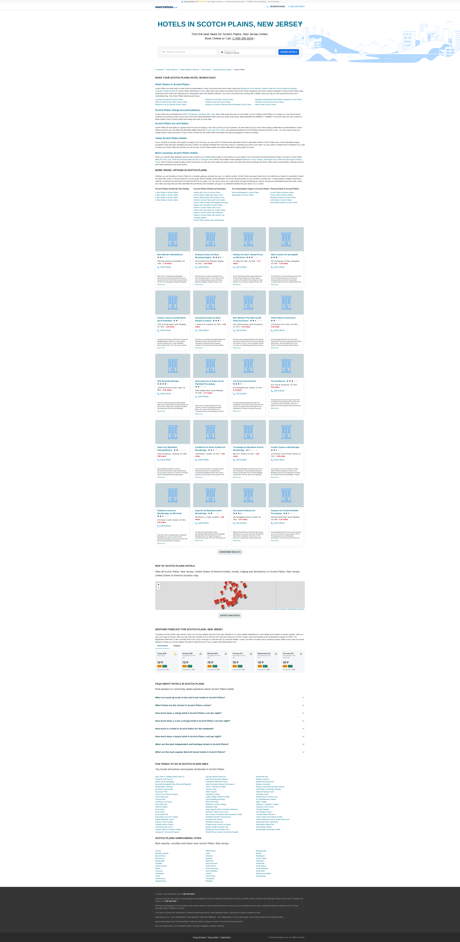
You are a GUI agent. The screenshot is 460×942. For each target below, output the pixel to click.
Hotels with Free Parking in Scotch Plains (209, 210)
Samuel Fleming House (265, 792)
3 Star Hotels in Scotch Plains (166, 197)
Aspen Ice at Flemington (164, 782)
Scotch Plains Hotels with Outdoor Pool (209, 197)
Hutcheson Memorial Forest (216, 782)
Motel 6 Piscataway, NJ (191, 114)
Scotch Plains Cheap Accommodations (177, 110)
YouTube (196, 926)
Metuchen (210, 861)
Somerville (260, 863)
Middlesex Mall (211, 807)
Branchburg (159, 858)
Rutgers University (263, 784)
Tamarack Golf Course (265, 807)
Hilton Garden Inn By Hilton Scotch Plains (171, 102)
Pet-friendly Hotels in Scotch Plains (283, 202)
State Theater (261, 802)
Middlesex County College (252, 159)
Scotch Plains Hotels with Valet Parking (209, 220)
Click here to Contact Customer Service (244, 912)
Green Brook (160, 878)
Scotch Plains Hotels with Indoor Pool (208, 195)
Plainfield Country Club (214, 822)
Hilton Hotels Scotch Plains (265, 104)
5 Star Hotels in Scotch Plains (166, 192)
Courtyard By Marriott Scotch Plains (169, 99)
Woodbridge (261, 876)
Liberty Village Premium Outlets (218, 797)
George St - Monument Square (167, 832)
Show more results (230, 552)
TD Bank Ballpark (262, 809)
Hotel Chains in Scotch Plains (172, 84)
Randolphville (261, 851)
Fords (157, 876)
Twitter (189, 926)
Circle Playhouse (161, 797)
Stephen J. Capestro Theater (267, 804)
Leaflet (276, 609)
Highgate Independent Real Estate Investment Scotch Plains (278, 99)
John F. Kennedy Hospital (216, 787)
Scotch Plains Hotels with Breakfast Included (211, 202)
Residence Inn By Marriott (250, 88)
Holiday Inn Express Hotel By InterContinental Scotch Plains (228, 104)
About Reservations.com (165, 921)
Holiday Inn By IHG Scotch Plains (218, 102)
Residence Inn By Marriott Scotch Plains (170, 104)
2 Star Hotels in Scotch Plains (166, 200)
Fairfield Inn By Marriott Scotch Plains (269, 102)
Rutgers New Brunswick (265, 782)
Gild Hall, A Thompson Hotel (202, 159)
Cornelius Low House (163, 802)
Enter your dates (230, 615)
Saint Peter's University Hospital (268, 789)
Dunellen (158, 863)
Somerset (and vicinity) (222, 70)
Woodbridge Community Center (268, 829)
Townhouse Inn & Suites (215, 130)
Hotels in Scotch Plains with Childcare (208, 213)
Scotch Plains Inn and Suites (171, 123)
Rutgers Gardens (262, 779)
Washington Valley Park (265, 824)
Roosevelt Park (262, 777)
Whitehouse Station (263, 873)
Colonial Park (160, 799)
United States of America (189, 70)
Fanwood (159, 871)
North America (171, 70)
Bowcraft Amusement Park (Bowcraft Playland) (173, 784)
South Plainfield (262, 868)
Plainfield (209, 881)
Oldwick (209, 873)
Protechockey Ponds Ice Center (218, 824)
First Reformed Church (164, 827)
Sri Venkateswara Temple (266, 799)
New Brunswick (211, 863)
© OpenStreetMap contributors (295, 609)
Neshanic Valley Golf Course (217, 812)
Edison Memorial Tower (164, 819)
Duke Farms (160, 809)
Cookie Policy (225, 937)
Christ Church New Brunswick (166, 794)
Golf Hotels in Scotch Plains (281, 200)
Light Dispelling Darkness (215, 799)
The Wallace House (263, 812)
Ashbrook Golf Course (164, 779)
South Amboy (261, 866)
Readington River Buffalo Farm (217, 829)
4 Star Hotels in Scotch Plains (166, 195)
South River (260, 871)
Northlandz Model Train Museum (218, 817)
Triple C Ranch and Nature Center (269, 817)
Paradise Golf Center (214, 819)
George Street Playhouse (216, 777)
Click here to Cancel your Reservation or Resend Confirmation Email (182, 912)
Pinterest (220, 926)
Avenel (158, 851)
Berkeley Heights (162, 853)
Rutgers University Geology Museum (270, 787)
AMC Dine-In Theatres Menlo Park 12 (169, 777)
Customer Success (211, 921)
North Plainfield (211, 871)
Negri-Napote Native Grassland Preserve (222, 809)
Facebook (181, 926)
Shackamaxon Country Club (266, 797)
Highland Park (160, 881)
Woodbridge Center (263, 827)
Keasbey (209, 856)
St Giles (202, 91)
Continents (159, 70)
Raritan (258, 853)
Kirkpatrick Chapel (213, 794)
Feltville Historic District (164, 824)
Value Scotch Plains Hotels (171, 138)
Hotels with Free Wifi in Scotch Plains (208, 205)
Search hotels (288, 52)
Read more (161, 284)
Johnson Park (211, 789)
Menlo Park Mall (212, 802)
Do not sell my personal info (231, 921)
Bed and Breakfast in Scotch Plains (245, 192)
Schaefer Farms (262, 794)
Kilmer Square (211, 792)
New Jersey (206, 70)
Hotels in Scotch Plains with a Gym (207, 208)
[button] (230, 589)
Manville (209, 858)
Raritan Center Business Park (217, 827)
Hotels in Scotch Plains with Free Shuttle (209, 200)
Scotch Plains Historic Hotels (281, 195)
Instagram (204, 926)
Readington (260, 856)
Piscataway (210, 878)
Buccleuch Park (161, 792)
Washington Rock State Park (275, 159)
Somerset (260, 861)
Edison (158, 868)
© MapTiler (283, 609)
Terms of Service (199, 937)
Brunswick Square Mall (164, 789)
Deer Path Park (161, 804)
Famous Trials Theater (164, 822)
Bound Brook (160, 856)
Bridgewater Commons (164, 787)
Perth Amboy (211, 876)
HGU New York (165, 159)
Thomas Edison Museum (265, 814)
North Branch (211, 866)
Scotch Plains (261, 858)
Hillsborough (210, 851)
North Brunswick (212, 868)
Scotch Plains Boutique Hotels (282, 192)
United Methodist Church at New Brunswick (272, 819)
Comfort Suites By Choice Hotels (274, 88)
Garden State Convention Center (168, 829)
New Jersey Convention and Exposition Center (224, 814)
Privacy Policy (213, 937)
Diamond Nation (161, 807)
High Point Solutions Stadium (217, 779)
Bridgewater (160, 861)
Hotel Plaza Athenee (180, 159)
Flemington (159, 873)
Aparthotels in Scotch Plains (243, 195)
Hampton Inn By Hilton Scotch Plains (219, 99)
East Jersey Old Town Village (166, 817)
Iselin (208, 853)
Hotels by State (196, 921)
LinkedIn (212, 926)
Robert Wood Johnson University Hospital (222, 832)
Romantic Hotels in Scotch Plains (283, 197)
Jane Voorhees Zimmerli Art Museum (220, 784)
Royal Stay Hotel (208, 114)
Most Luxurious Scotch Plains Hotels (176, 153)
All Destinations (182, 921)
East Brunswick (161, 866)
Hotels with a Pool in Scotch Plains (207, 192)
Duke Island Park (161, 814)
